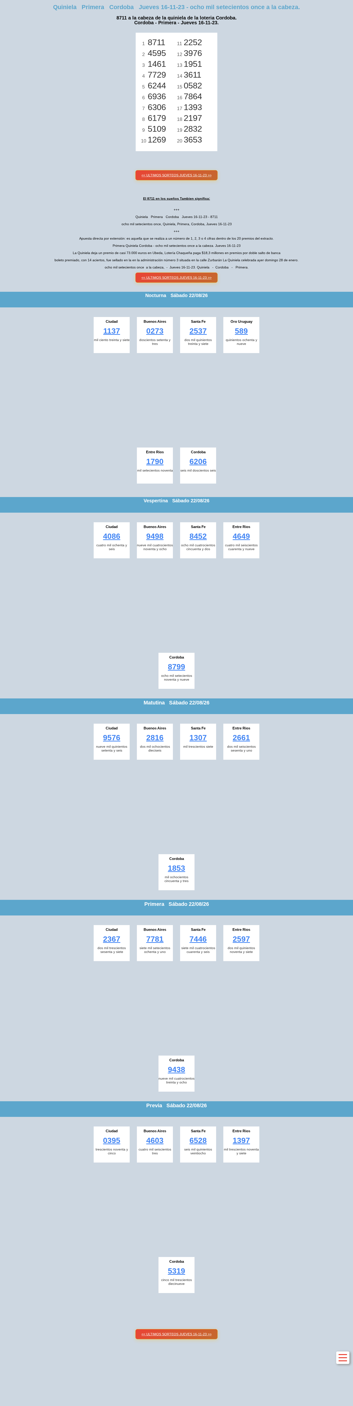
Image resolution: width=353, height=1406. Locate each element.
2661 (241, 737)
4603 (155, 1140)
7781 (155, 939)
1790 (155, 461)
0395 (111, 1140)
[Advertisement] (176, 398)
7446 (198, 939)
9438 (176, 1069)
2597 (241, 939)
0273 (155, 331)
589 (241, 331)
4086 (111, 536)
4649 (241, 536)
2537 (198, 331)
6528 (198, 1140)
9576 (111, 737)
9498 (155, 536)
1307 (198, 737)
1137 (111, 331)
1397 (241, 1140)
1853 (176, 868)
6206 (198, 461)
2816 (155, 737)
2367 (111, 939)
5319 (176, 1271)
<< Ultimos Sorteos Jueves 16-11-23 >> (176, 175)
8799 (176, 666)
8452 (198, 536)
